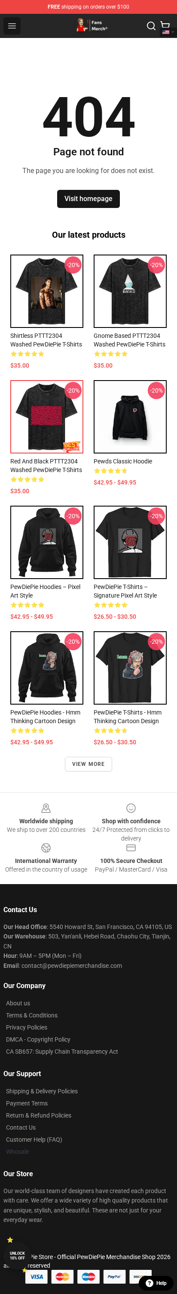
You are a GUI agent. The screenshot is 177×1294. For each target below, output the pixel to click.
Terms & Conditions (32, 1015)
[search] (151, 26)
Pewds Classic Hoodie (123, 461)
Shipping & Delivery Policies (42, 1091)
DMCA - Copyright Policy (38, 1039)
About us (18, 1003)
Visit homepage (88, 199)
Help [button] (161, 1283)
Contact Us (21, 1127)
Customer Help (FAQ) (34, 1139)
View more (88, 764)
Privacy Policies (26, 1027)
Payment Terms (27, 1103)
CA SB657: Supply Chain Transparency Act (62, 1051)
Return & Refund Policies (38, 1115)
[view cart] (165, 26)
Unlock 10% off (17, 1255)
